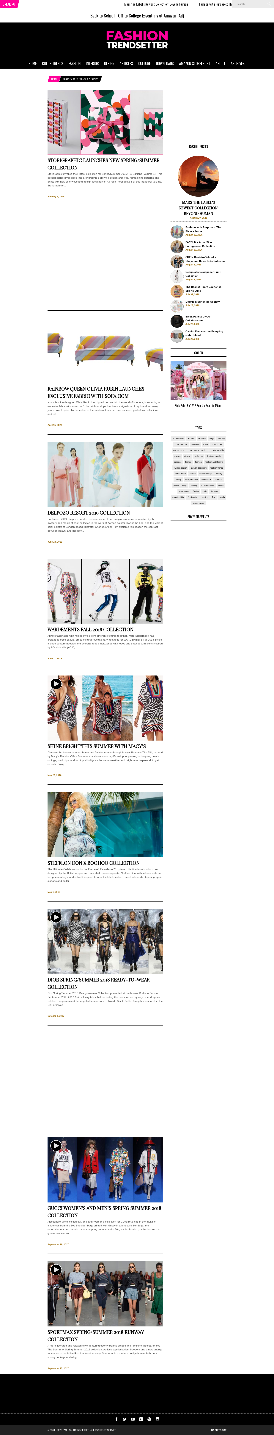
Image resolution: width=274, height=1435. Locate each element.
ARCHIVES (238, 63)
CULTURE (144, 63)
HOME (33, 63)
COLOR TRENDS (52, 63)
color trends (178, 450)
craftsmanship (217, 450)
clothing (221, 438)
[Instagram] (157, 1420)
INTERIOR (92, 63)
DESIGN (109, 63)
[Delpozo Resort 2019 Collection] (105, 506)
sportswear (184, 491)
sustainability (178, 497)
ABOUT (220, 63)
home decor (180, 474)
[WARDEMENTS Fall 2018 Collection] (105, 622)
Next (234, 388)
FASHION (75, 63)
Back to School (102, 15)
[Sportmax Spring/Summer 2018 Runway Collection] (105, 1325)
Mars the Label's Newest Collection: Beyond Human (113, 4)
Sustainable (193, 497)
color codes (217, 444)
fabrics (188, 462)
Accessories (178, 438)
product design (180, 485)
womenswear (199, 503)
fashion (198, 462)
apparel (191, 438)
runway (194, 485)
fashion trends (216, 468)
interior (193, 474)
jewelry (219, 474)
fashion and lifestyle (214, 462)
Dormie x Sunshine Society (202, 301)
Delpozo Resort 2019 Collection (89, 512)
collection (195, 444)
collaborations (181, 444)
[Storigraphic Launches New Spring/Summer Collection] (105, 153)
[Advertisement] (105, 258)
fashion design (180, 468)
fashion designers (199, 468)
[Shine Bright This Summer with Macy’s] (105, 739)
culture (177, 456)
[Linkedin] (141, 1420)
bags (212, 438)
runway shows (207, 485)
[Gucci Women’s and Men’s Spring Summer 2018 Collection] (105, 1201)
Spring (196, 491)
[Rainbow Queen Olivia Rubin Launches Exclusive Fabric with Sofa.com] (105, 382)
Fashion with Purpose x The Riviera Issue (181, 4)
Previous (163, 388)
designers (198, 456)
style (204, 491)
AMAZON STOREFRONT (194, 63)
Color (205, 444)
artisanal (202, 438)
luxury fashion (191, 479)
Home (54, 79)
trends (222, 497)
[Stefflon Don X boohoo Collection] (105, 856)
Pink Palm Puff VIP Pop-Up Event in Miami (198, 405)
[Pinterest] (149, 1420)
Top (213, 497)
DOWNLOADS (165, 63)
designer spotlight (215, 456)
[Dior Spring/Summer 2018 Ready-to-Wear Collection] (105, 973)
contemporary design (197, 450)
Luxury (178, 479)
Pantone (218, 479)
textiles (205, 497)
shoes (221, 485)
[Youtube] (133, 1420)
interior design (205, 474)
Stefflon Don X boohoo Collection (94, 863)
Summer (214, 491)
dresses (178, 462)
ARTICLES (126, 63)
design (187, 456)
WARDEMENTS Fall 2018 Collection (90, 629)
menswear (206, 479)
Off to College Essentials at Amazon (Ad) (151, 15)
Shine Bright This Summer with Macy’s (97, 746)
